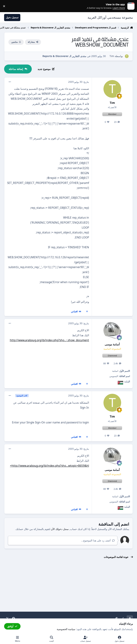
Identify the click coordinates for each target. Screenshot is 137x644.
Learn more (130, 6)
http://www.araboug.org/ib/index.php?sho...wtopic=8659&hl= (49, 466)
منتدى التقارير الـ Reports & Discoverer (64, 56)
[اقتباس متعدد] (87, 311)
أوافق (10, 626)
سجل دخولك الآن (60, 529)
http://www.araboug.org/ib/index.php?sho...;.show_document (49, 340)
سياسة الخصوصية (66, 629)
